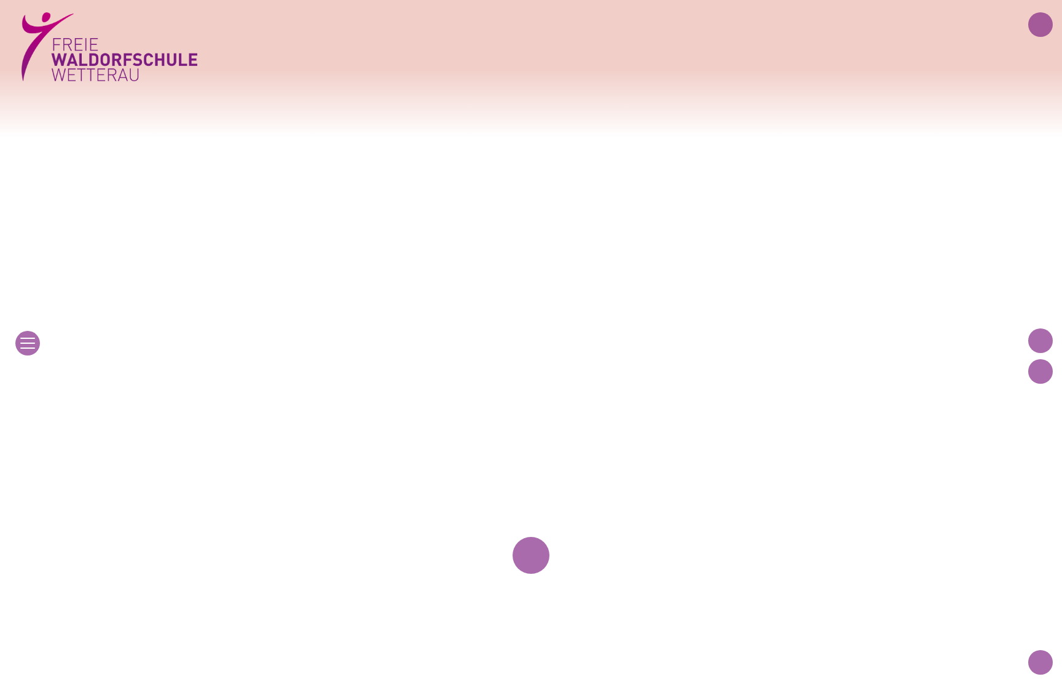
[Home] (109, 46)
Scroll (531, 543)
